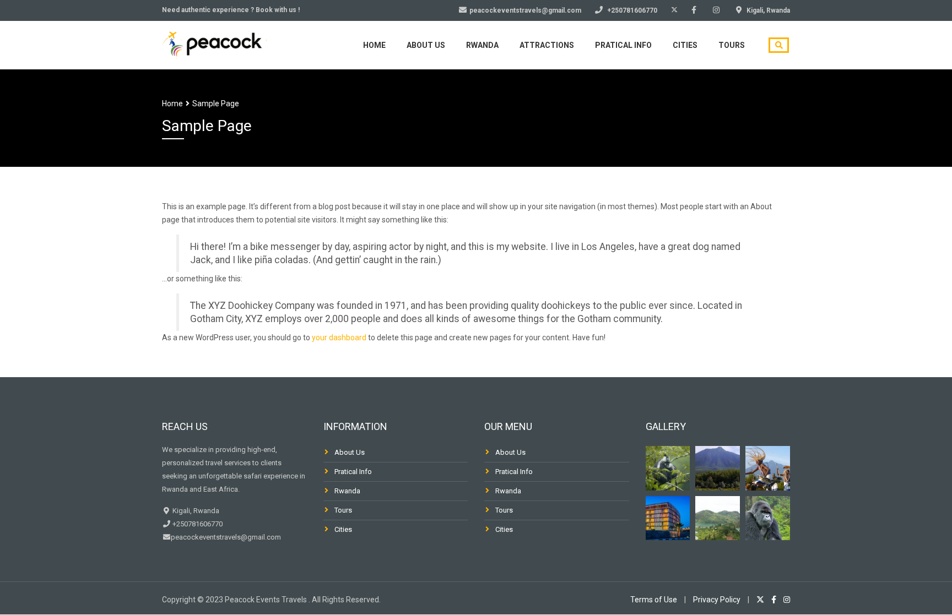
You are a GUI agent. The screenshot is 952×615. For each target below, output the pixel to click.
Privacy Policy (716, 599)
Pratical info (623, 45)
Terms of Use (653, 599)
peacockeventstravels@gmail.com (226, 537)
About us (426, 45)
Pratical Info (353, 471)
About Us (349, 452)
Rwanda (482, 45)
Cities (685, 45)
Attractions (547, 45)
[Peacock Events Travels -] (214, 43)
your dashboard (339, 337)
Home (374, 45)
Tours (731, 45)
